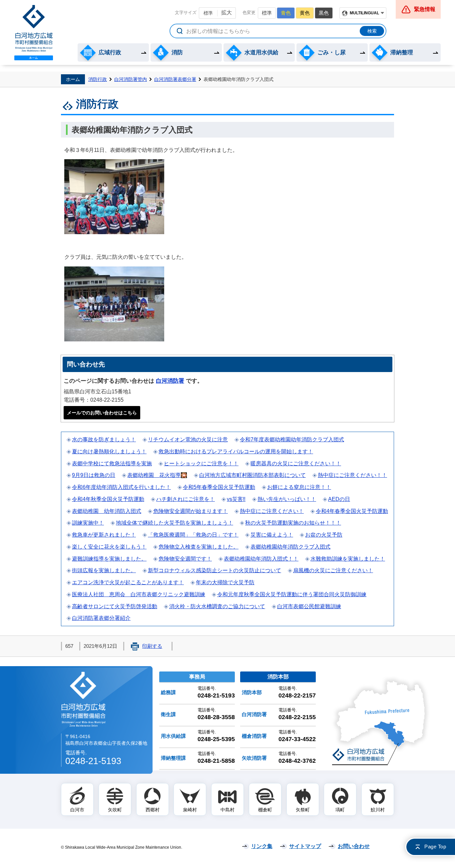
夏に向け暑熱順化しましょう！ (109, 451)
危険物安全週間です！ (185, 559)
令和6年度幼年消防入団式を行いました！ (121, 487)
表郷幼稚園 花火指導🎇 (157, 475)
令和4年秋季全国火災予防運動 (108, 499)
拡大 (226, 12)
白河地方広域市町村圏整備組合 (84, 699)
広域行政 (110, 52)
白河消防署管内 (130, 79)
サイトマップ (305, 846)
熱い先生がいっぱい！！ (286, 499)
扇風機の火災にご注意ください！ (333, 570)
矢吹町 (115, 809)
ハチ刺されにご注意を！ (185, 499)
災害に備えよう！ (271, 535)
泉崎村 (190, 809)
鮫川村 (378, 809)
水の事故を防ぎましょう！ (104, 439)
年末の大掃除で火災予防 (225, 582)
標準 (208, 13)
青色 (286, 13)
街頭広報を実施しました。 (104, 570)
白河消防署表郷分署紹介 (101, 618)
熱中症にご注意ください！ (272, 511)
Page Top (435, 846)
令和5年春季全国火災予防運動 (219, 487)
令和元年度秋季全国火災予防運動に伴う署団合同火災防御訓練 (291, 594)
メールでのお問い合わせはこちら (102, 412)
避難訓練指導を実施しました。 (109, 559)
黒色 (324, 13)
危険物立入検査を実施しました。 (198, 547)
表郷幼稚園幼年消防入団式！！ (261, 559)
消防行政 (97, 79)
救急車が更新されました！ (104, 535)
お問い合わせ (354, 846)
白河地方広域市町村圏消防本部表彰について (252, 475)
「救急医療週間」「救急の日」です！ (193, 535)
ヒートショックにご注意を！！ (201, 463)
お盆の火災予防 (323, 535)
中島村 (227, 809)
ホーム (73, 79)
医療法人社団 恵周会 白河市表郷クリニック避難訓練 (138, 594)
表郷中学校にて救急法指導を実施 (112, 463)
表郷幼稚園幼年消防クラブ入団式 (290, 547)
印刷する (152, 646)
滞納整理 (401, 52)
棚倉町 (265, 809)
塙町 (340, 809)
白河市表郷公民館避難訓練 (309, 606)
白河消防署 (170, 381)
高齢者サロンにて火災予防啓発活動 (114, 606)
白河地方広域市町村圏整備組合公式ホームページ (33, 32)
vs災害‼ (236, 499)
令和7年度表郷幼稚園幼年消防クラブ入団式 (292, 439)
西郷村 (153, 809)
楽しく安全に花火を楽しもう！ (109, 547)
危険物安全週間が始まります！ (190, 511)
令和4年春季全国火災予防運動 (352, 511)
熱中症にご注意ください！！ (352, 475)
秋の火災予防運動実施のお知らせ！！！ (293, 523)
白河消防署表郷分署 (175, 79)
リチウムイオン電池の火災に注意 (188, 439)
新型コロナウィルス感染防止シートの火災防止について (214, 570)
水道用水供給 (261, 52)
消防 (177, 52)
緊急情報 (424, 9)
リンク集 (261, 846)
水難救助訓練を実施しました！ (347, 559)
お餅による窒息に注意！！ (299, 487)
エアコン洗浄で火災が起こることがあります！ (128, 582)
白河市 (77, 809)
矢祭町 (303, 809)
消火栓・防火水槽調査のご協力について (217, 606)
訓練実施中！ (88, 523)
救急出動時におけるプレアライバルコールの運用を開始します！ (236, 451)
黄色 (305, 13)
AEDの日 (339, 499)
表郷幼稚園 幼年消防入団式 (106, 511)
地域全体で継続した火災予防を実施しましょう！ (174, 523)
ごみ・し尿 (331, 52)
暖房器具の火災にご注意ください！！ (295, 463)
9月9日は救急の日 (93, 475)
